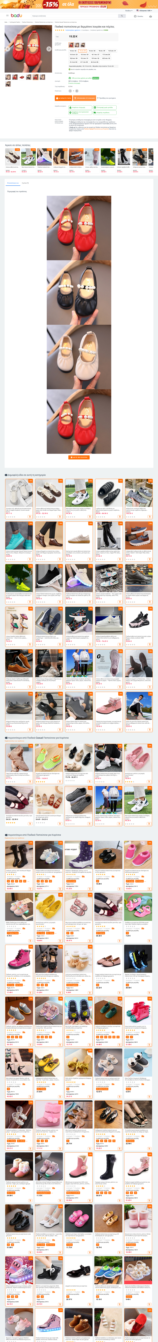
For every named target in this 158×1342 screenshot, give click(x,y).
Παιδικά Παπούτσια (27, 22)
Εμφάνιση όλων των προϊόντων (14, 741)
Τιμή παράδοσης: (60, 86)
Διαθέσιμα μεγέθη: (60, 50)
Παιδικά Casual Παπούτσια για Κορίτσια (66, 22)
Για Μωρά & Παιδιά (15, 22)
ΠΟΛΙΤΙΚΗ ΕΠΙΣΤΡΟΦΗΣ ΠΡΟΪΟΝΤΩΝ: (59, 121)
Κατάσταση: (58, 73)
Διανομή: (57, 81)
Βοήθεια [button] (128, 11)
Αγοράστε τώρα (63, 98)
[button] (7, 15)
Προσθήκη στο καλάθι (84, 98)
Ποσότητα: (58, 91)
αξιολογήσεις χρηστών (72, 30)
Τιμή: (57, 36)
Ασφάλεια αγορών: (60, 106)
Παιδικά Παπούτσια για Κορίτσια (44, 22)
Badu (6, 22)
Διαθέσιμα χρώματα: (58, 43)
